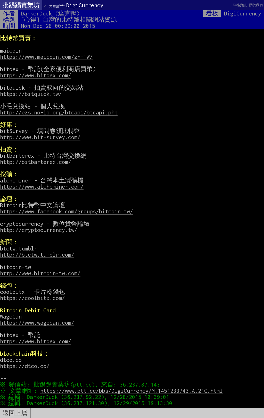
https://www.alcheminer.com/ (42, 186)
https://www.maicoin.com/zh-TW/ (46, 56)
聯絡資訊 (240, 5)
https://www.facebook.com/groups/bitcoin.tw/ (66, 211)
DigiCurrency (76, 5)
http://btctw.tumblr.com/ (37, 254)
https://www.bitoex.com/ (35, 75)
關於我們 (256, 5)
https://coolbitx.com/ (32, 298)
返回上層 (15, 412)
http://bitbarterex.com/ (35, 161)
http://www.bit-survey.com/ (40, 137)
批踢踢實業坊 (21, 5)
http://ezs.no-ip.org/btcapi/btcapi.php (59, 112)
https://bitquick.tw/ (31, 93)
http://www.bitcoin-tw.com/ (40, 273)
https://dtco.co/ (25, 366)
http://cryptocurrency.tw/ (38, 230)
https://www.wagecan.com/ (37, 322)
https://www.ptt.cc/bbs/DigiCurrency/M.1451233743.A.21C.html (131, 390)
